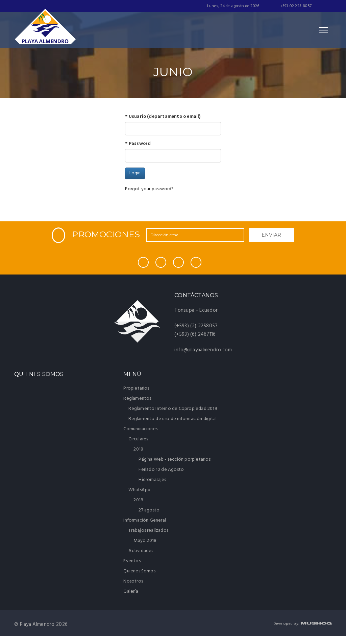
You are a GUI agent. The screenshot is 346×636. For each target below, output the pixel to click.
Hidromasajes (152, 480)
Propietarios (136, 388)
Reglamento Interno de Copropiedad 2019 (172, 409)
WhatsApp (139, 490)
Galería (130, 591)
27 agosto (149, 510)
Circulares (138, 439)
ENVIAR (271, 235)
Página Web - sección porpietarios (174, 459)
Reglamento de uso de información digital (172, 419)
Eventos (131, 561)
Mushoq (316, 623)
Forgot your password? (149, 189)
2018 (138, 449)
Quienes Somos (139, 571)
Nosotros (133, 581)
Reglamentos (137, 398)
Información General (145, 520)
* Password (138, 143)
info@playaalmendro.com (203, 350)
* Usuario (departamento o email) (162, 116)
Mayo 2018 (144, 541)
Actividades (140, 551)
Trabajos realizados (148, 530)
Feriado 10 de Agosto (161, 470)
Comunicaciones (140, 429)
